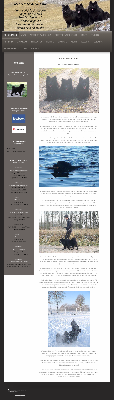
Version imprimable (15, 390)
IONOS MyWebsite (20, 395)
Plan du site (23, 390)
